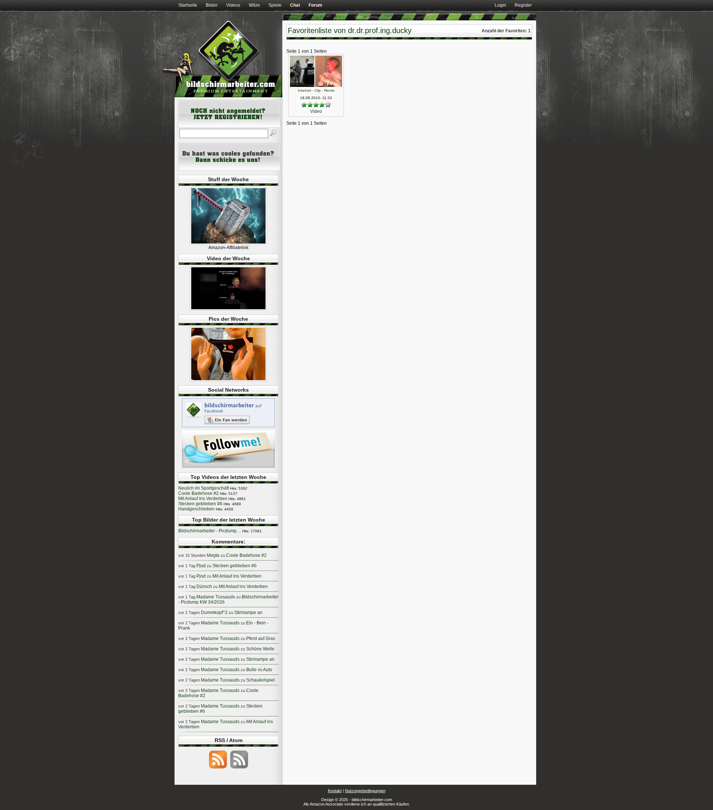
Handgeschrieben (196, 509)
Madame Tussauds (215, 597)
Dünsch (204, 586)
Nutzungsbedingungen (365, 790)
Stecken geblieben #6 (200, 503)
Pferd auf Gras (260, 638)
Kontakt (335, 790)
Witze (254, 5)
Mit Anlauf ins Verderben (202, 498)
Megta (213, 555)
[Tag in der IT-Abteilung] (228, 309)
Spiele (274, 5)
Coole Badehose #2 (198, 493)
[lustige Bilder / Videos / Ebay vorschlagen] (229, 169)
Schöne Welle (260, 648)
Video (316, 111)
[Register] (229, 126)
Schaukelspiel (260, 680)
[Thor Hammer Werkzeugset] (228, 243)
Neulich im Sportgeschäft (203, 488)
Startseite (187, 5)
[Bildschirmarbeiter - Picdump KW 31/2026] (228, 380)
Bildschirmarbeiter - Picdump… (209, 530)
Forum (315, 5)
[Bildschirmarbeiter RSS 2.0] (218, 768)
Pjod (201, 565)
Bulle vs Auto (259, 669)
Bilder (212, 5)
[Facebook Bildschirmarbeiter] (228, 427)
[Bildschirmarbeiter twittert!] (228, 467)
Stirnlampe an (248, 612)
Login (500, 5)
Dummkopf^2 (214, 612)
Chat (295, 5)
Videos (233, 5)
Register (523, 5)
